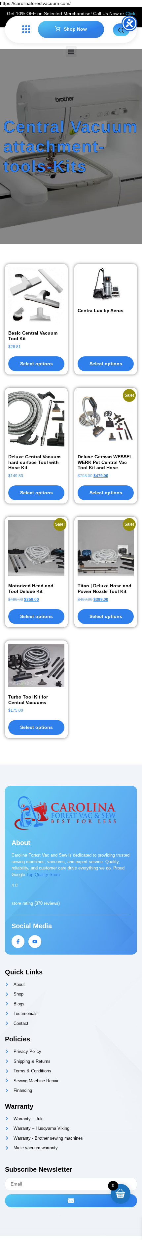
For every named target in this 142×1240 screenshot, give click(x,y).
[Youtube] (34, 941)
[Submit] (71, 1200)
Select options (36, 363)
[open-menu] (24, 29)
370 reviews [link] (47, 903)
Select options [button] (36, 492)
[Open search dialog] (121, 30)
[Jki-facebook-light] (18, 941)
